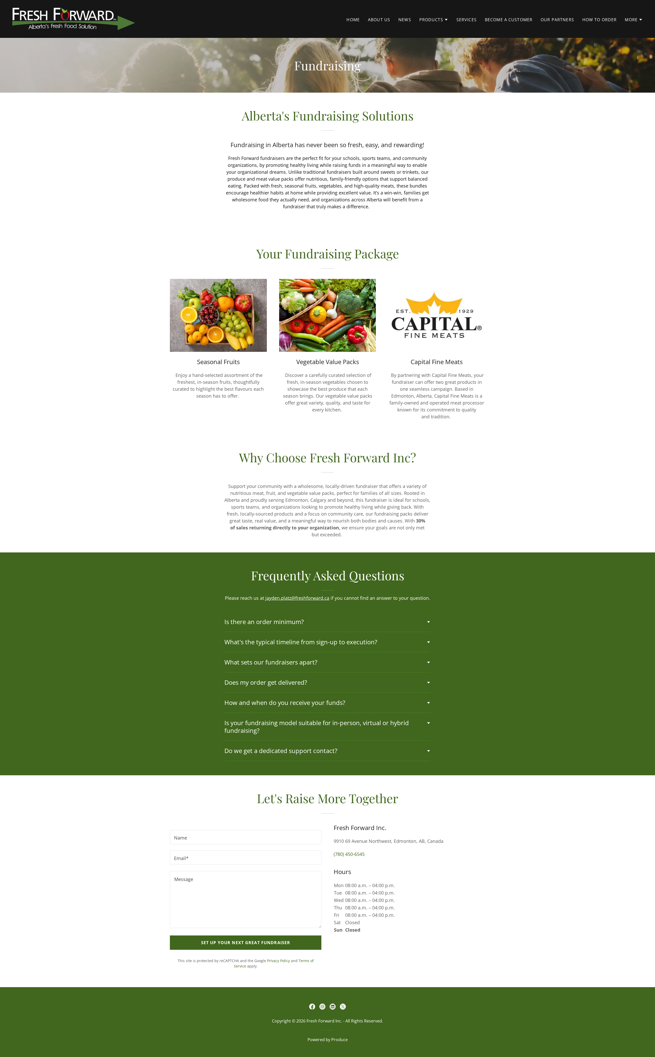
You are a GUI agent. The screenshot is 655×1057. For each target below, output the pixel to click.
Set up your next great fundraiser (245, 942)
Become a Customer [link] (508, 20)
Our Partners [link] (557, 20)
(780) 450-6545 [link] (349, 854)
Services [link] (466, 20)
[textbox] (245, 837)
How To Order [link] (599, 20)
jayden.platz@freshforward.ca (297, 598)
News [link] (404, 20)
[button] (433, 20)
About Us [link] (379, 20)
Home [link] (353, 20)
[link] (73, 18)
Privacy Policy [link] (278, 960)
